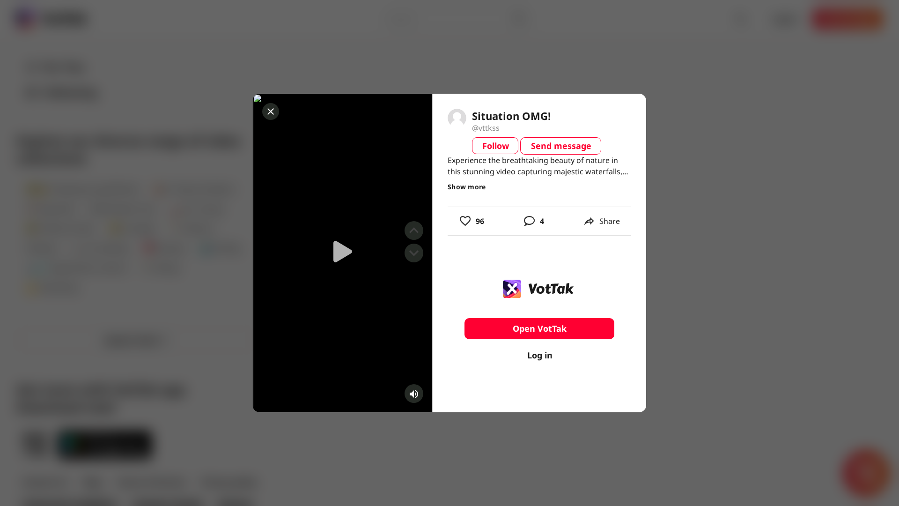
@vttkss (486, 128)
